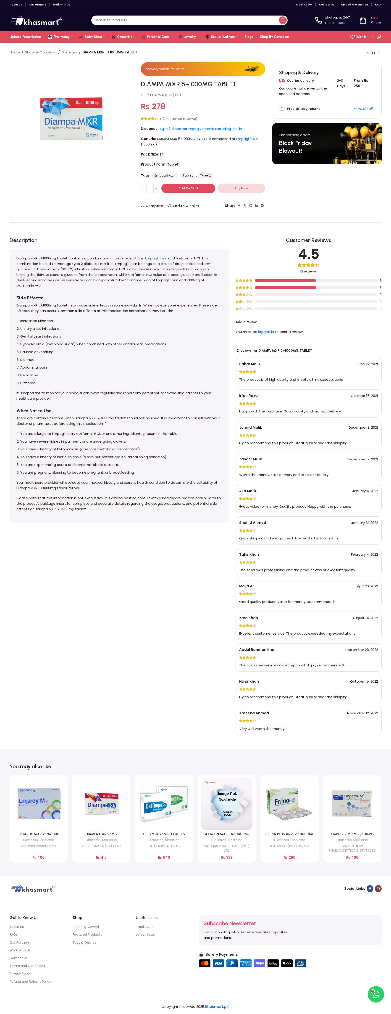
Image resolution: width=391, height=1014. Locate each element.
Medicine (46, 840)
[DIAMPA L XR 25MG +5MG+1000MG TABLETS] (101, 804)
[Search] (283, 20)
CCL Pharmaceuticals (38, 846)
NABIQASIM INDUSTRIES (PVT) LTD (227, 848)
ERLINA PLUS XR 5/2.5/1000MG (290, 834)
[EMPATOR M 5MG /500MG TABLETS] (352, 804)
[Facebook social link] (239, 206)
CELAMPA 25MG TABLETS (164, 834)
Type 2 (205, 175)
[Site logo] (37, 20)
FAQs (14, 934)
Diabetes (69, 52)
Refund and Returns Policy (30, 981)
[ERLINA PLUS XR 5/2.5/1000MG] (289, 804)
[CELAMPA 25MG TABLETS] (164, 804)
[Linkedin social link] (256, 206)
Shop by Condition (40, 52)
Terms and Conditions (27, 966)
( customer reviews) (178, 118)
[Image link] (33, 888)
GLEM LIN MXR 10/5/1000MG (226, 834)
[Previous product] (368, 52)
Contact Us (19, 958)
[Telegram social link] (262, 206)
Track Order (145, 926)
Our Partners (20, 942)
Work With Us (20, 950)
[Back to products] (373, 52)
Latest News (145, 934)
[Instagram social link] (378, 888)
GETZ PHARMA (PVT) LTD (161, 94)
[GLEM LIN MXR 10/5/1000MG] (226, 804)
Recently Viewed (86, 926)
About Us (17, 926)
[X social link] (245, 206)
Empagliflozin (247, 138)
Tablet (188, 175)
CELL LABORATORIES (164, 846)
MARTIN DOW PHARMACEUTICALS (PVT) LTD (352, 848)
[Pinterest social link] (251, 206)
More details (364, 108)
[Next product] (379, 52)
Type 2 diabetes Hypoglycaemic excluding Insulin (200, 128)
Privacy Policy (20, 973)
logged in (266, 331)
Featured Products (87, 934)
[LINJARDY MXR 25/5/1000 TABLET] (38, 804)
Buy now (241, 188)
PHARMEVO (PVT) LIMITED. (289, 846)
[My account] (379, 36)
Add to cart (188, 188)
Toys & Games (84, 942)
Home (15, 52)
